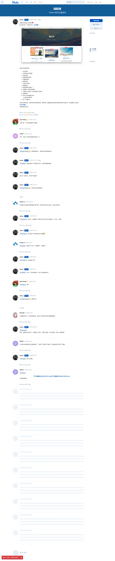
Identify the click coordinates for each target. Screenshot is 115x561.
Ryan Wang (25, 151)
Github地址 (23, 104)
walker (24, 163)
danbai (24, 359)
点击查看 (36, 25)
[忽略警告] (21, 557)
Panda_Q (24, 219)
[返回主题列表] (2, 2)
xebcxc (24, 246)
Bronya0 (24, 330)
